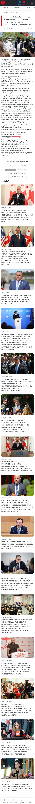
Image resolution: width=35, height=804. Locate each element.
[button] (7, 8)
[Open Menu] (32, 2)
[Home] (3, 2)
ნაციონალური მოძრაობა (17, 173)
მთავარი (4, 12)
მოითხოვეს (17, 136)
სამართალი (14, 12)
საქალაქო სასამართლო (17, 176)
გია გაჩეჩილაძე (23, 170)
